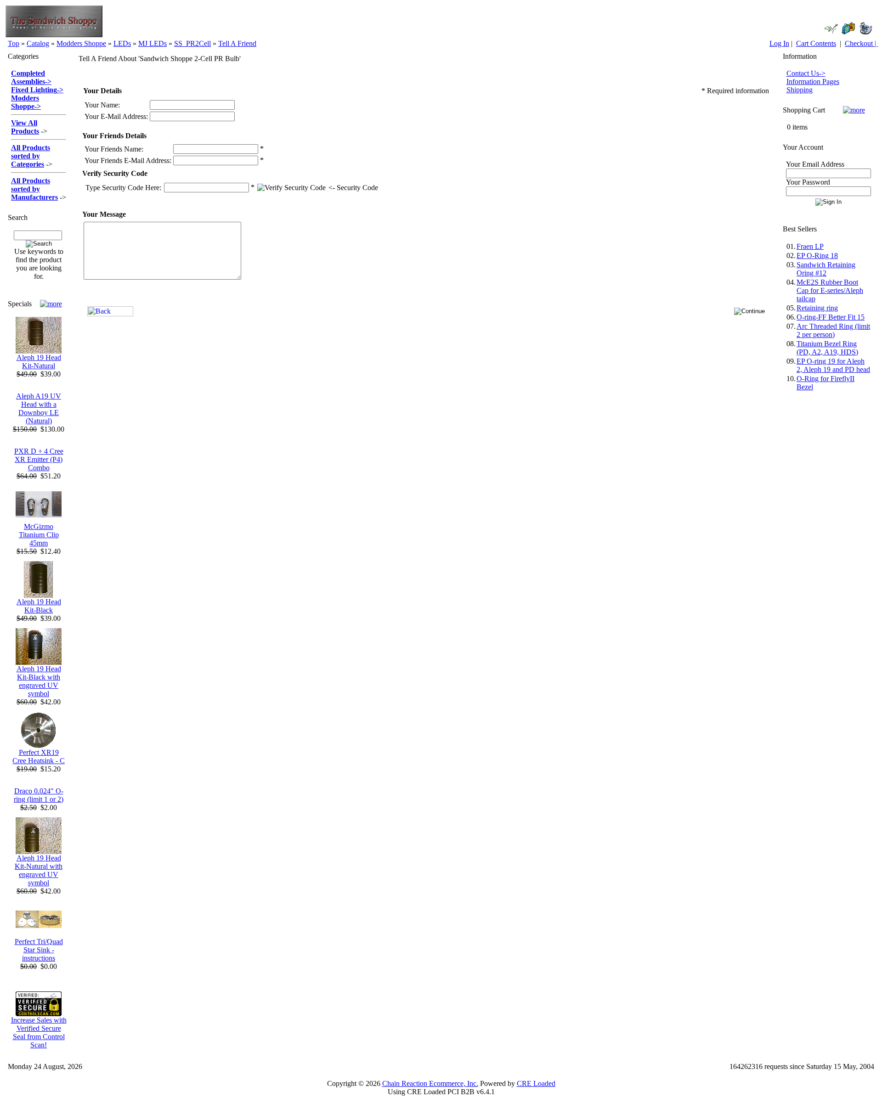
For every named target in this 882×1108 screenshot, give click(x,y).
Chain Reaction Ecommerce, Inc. (430, 1083)
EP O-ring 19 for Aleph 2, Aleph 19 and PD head (833, 365)
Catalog (38, 43)
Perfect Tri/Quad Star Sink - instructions (39, 950)
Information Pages (812, 81)
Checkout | (861, 43)
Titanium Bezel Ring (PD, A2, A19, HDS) (827, 348)
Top (13, 43)
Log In (779, 43)
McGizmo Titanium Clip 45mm (39, 535)
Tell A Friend (237, 43)
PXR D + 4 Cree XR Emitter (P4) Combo (38, 459)
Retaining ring (817, 308)
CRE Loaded (536, 1083)
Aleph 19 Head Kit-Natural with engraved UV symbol (38, 870)
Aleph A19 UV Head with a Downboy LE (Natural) (38, 408)
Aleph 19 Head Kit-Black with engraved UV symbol (39, 681)
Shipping (799, 90)
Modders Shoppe (81, 43)
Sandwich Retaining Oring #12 (826, 269)
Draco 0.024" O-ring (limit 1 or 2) (38, 795)
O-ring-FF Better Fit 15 (831, 317)
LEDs (122, 43)
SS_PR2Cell (192, 43)
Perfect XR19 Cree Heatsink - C (38, 756)
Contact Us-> (805, 73)
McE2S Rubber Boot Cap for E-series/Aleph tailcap (830, 290)
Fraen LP (810, 246)
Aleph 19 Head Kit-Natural (39, 362)
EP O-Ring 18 (817, 255)
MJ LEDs (152, 43)
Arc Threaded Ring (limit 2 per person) (833, 330)
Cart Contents (816, 43)
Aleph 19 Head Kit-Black (39, 606)
